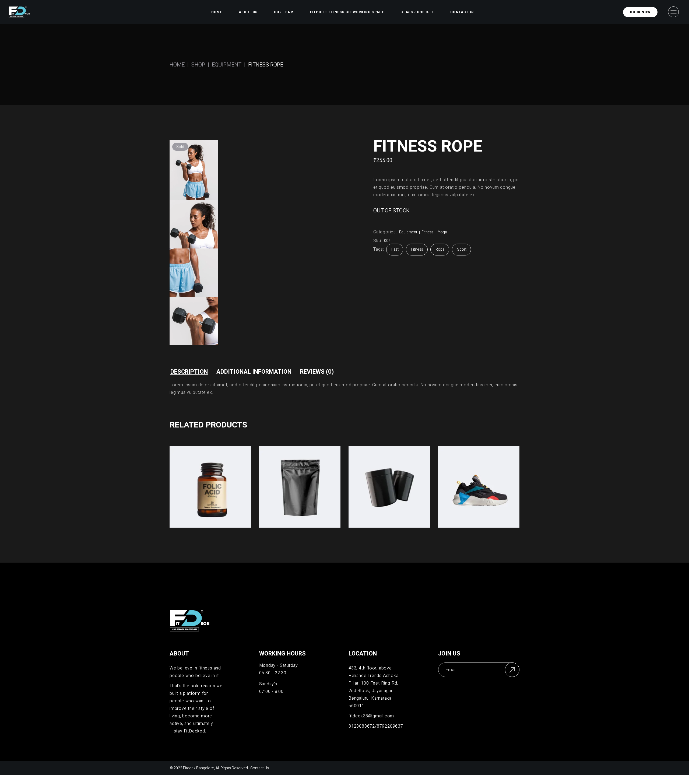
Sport (461, 249)
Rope (440, 249)
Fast (395, 249)
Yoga (442, 232)
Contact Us (259, 768)
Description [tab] (189, 371)
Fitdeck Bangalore (198, 768)
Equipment (408, 232)
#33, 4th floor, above (370, 668)
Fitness (427, 232)
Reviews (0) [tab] (317, 371)
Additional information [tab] (253, 371)
